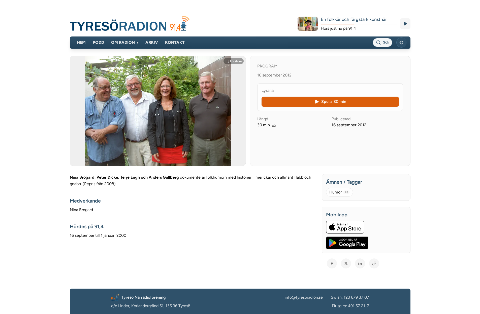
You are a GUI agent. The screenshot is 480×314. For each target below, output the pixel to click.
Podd (98, 42)
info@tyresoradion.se (304, 297)
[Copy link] (374, 263)
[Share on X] (346, 263)
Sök (386, 42)
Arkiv (151, 42)
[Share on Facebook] (332, 263)
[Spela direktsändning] (405, 23)
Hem (81, 42)
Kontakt (175, 42)
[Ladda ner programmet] (274, 125)
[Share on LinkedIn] (360, 263)
